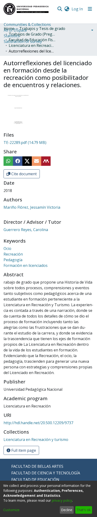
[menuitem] (67, 9)
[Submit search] (60, 9)
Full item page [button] (23, 450)
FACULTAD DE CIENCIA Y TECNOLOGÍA (45, 473)
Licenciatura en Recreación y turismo (32, 45)
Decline (66, 510)
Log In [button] (77, 9)
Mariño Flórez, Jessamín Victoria (32, 207)
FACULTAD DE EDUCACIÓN (35, 479)
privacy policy (62, 500)
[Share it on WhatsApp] (8, 161)
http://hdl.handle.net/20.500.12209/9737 (38, 422)
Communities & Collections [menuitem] (27, 24)
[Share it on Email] (36, 161)
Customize (11, 510)
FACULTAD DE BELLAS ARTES (37, 466)
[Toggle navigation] (89, 8)
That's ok (84, 510)
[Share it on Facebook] (17, 161)
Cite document (23, 173)
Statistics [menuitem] (12, 35)
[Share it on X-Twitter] (27, 161)
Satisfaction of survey (23, 41)
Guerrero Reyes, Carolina (26, 229)
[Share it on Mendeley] (46, 161)
